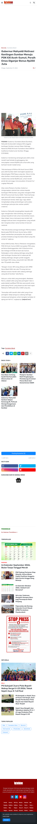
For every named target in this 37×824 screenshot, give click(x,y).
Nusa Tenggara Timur (21, 807)
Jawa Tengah (27, 805)
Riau (10, 807)
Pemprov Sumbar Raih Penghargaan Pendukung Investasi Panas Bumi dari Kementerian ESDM (28, 379)
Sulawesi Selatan (6, 807)
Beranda (3, 48)
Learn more (6, 816)
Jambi (5, 802)
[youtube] (27, 470)
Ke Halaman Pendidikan (8, 532)
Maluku (31, 807)
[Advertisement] (18, 26)
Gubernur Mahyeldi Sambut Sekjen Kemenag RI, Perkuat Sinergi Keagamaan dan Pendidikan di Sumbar (9, 403)
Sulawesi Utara (27, 810)
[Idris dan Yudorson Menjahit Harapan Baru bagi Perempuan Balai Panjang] (7, 598)
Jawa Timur (21, 805)
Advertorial (27, 729)
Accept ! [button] (6, 820)
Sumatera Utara (13, 725)
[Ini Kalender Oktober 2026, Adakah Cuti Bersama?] (7, 588)
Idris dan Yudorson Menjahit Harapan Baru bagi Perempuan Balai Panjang (24, 598)
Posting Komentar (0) (18, 453)
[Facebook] (7, 353)
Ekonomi (23, 725)
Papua (15, 807)
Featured (5, 732)
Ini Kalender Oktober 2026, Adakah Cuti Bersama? (23, 588)
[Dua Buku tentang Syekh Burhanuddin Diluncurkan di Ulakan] (9, 368)
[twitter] (27, 466)
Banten (26, 802)
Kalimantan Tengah (16, 805)
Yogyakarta (6, 810)
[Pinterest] (23, 353)
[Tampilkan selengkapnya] (30, 353)
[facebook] (12, 797)
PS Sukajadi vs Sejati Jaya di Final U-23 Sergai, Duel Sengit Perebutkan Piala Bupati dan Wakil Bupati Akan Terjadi (25, 700)
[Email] (26, 353)
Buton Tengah (21, 802)
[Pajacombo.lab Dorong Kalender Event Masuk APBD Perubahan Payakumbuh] (7, 609)
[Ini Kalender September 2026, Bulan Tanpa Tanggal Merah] (18, 551)
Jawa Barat (32, 805)
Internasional (6, 729)
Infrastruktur (16, 729)
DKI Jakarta (16, 802)
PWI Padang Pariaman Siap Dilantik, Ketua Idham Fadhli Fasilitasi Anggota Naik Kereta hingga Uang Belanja (25, 576)
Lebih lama (31, 458)
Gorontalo (11, 802)
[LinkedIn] (19, 353)
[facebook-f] (9, 466)
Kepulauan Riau (6, 805)
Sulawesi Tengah (32, 810)
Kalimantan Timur (11, 805)
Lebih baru (5, 458)
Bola (4, 725)
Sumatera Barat (11, 48)
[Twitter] (11, 353)
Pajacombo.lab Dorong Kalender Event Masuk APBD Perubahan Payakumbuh (24, 609)
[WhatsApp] (15, 353)
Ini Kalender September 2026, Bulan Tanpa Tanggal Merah (15, 566)
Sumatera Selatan (16, 810)
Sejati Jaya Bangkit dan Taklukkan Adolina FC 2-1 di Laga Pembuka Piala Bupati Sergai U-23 (25, 711)
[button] (2, 2)
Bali (30, 802)
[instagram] (9, 470)
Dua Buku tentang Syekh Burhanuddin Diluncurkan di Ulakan (8, 378)
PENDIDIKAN (5, 529)
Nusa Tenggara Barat (27, 807)
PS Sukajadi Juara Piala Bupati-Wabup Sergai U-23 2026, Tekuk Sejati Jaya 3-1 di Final (16, 688)
